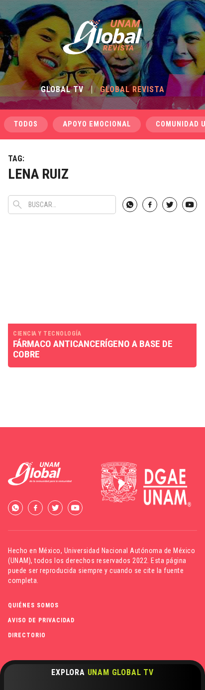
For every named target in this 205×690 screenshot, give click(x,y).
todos (26, 124)
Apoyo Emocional (97, 124)
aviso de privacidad (41, 620)
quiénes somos (33, 605)
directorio (27, 635)
